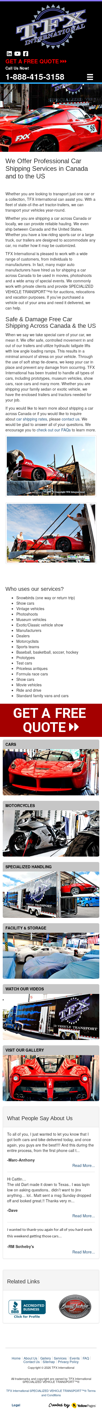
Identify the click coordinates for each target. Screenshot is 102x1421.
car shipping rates (31, 419)
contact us (70, 419)
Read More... (83, 1165)
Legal (16, 1405)
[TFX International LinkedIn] (9, 53)
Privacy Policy (68, 1361)
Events (75, 1358)
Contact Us (31, 1361)
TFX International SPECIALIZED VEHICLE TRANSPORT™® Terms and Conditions (51, 1392)
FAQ (86, 1358)
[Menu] (90, 76)
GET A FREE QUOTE (32, 61)
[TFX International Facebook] (25, 53)
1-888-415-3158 (34, 76)
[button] (5, 117)
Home (16, 1358)
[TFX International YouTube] (17, 53)
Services (60, 1358)
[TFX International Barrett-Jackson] (75, 1306)
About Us (30, 1358)
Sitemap (49, 1361)
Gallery (45, 1358)
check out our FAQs (54, 430)
